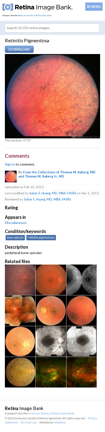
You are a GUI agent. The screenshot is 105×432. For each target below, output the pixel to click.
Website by (52, 422)
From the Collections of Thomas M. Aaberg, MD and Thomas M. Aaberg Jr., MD (56, 174)
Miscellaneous (16, 223)
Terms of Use (28, 422)
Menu (95, 6)
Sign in (10, 164)
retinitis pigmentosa (41, 237)
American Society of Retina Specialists (35, 15)
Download (19, 49)
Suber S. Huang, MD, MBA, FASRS (52, 193)
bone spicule (15, 237)
